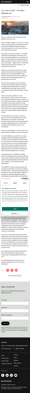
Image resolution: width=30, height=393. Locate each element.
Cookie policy (5, 361)
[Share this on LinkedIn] (16, 270)
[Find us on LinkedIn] (7, 375)
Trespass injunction (6, 363)
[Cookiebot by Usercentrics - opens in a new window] (21, 179)
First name (15, 300)
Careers (16, 355)
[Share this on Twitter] (7, 270)
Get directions (7, 348)
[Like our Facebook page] (2, 375)
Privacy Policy (12, 330)
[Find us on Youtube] (15, 375)
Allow (15, 208)
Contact (16, 365)
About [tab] (24, 183)
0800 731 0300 (25, 5)
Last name (15, 307)
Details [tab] (15, 183)
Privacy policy (5, 358)
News (15, 357)
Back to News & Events (15, 275)
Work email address (15, 315)
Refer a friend (17, 363)
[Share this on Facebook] (11, 270)
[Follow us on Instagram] (11, 375)
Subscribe (5, 323)
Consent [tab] (5, 183)
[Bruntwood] (6, 2)
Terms (3, 355)
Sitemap (16, 360)
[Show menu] (28, 2)
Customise (14, 213)
